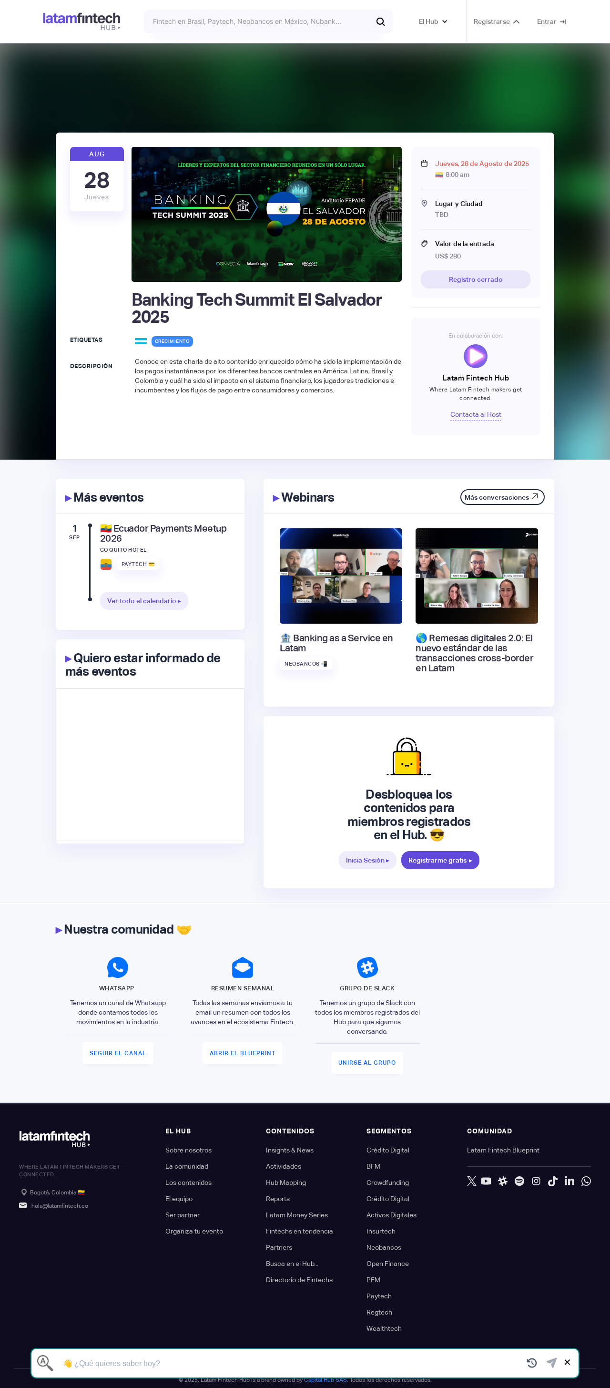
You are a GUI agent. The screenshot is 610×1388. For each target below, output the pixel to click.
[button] (433, 21)
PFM (373, 1280)
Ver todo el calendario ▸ (144, 601)
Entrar (547, 21)
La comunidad (186, 1166)
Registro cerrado (476, 279)
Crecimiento (172, 341)
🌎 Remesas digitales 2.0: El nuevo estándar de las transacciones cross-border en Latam (474, 653)
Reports (278, 1199)
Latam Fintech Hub (476, 378)
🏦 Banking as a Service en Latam (336, 643)
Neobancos (383, 1247)
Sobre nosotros (188, 1150)
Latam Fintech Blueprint (503, 1150)
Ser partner (182, 1215)
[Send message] (551, 1363)
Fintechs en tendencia (299, 1231)
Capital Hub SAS (325, 1380)
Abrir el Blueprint (242, 1053)
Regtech (379, 1312)
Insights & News (290, 1150)
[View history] (532, 1363)
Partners (279, 1247)
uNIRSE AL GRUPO (367, 1062)
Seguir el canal (118, 1053)
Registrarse (492, 21)
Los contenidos (188, 1182)
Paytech (379, 1296)
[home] (82, 21)
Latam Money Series (297, 1215)
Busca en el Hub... (292, 1263)
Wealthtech (384, 1328)
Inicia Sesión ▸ (367, 860)
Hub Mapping (286, 1182)
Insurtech (381, 1231)
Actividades (283, 1166)
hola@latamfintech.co (59, 1206)
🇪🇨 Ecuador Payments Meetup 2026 (163, 534)
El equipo (179, 1199)
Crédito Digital (387, 1150)
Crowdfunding (387, 1182)
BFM (373, 1166)
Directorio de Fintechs (299, 1280)
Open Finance (387, 1263)
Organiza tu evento (194, 1231)
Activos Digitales (391, 1215)
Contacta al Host (475, 414)
